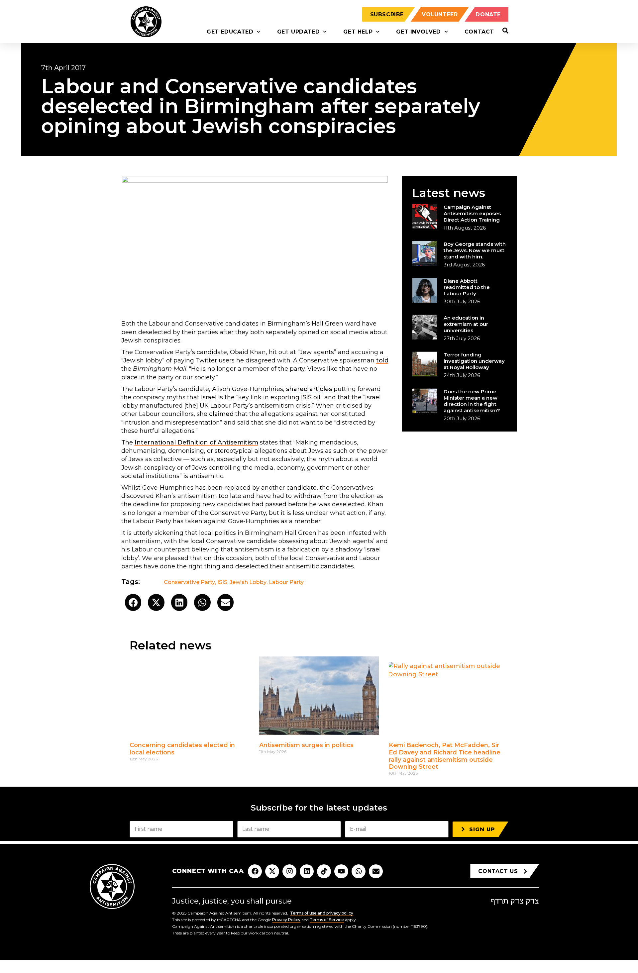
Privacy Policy (286, 919)
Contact (479, 32)
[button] (133, 602)
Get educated (230, 32)
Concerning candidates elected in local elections (182, 748)
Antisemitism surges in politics (306, 745)
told (382, 360)
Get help (357, 32)
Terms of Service (327, 919)
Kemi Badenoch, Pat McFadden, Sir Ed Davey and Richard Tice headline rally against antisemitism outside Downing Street (444, 755)
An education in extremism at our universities (466, 324)
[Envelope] (376, 871)
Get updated (298, 32)
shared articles (309, 389)
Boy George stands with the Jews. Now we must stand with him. (475, 250)
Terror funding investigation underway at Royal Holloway (474, 360)
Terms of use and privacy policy (321, 913)
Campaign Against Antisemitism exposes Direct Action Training (472, 213)
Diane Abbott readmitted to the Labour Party (467, 287)
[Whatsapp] (359, 871)
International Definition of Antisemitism (196, 442)
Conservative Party (189, 582)
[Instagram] (289, 871)
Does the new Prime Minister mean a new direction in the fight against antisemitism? (472, 401)
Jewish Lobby (248, 582)
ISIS (222, 582)
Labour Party (286, 582)
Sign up (482, 829)
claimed (221, 414)
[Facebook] (255, 871)
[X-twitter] (272, 871)
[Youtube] (341, 871)
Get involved (418, 32)
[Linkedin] (307, 871)
